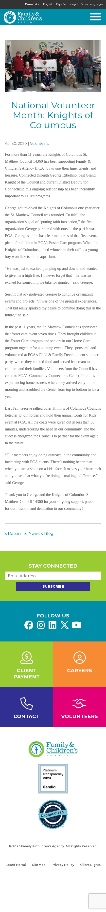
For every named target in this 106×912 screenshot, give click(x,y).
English (48, 4)
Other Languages (92, 4)
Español (61, 4)
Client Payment (27, 674)
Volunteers (39, 143)
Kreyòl (74, 4)
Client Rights (90, 865)
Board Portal (15, 865)
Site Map (39, 865)
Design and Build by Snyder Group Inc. (53, 851)
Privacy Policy (63, 865)
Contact (26, 716)
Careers (79, 670)
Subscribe (53, 586)
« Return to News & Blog (29, 533)
